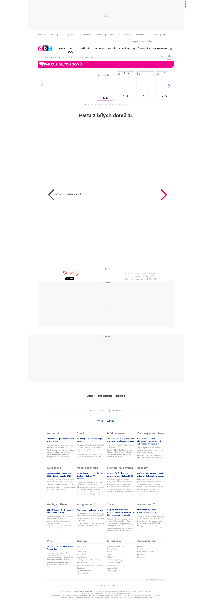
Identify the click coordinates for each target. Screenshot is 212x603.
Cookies (156, 595)
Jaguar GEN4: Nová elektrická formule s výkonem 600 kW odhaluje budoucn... (151, 517)
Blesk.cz (41, 35)
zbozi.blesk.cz (82, 557)
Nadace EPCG (127, 476)
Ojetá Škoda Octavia (84, 571)
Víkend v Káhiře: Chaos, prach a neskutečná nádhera (58, 522)
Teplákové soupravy (114, 562)
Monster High (112, 549)
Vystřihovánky (141, 48)
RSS (115, 585)
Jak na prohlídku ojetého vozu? (88, 560)
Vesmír (111, 48)
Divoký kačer (66, 510)
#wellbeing (92, 510)
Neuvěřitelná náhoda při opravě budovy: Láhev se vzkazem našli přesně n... (58, 456)
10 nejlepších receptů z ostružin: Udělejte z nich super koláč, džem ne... (150, 485)
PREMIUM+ (160, 48)
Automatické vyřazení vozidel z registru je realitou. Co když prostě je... (61, 488)
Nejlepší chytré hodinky (87, 473)
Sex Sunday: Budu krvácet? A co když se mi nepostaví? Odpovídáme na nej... (91, 515)
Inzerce (120, 395)
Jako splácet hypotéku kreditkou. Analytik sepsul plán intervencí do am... (120, 481)
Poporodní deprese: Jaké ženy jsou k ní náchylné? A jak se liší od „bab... (120, 520)
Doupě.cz (87, 35)
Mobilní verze (117, 410)
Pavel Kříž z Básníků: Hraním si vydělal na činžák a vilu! (121, 446)
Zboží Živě (81, 549)
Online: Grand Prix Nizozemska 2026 (60, 484)
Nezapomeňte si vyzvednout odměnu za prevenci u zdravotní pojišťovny (120, 529)
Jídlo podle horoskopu (155, 476)
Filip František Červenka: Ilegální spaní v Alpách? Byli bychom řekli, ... (60, 517)
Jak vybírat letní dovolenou (148, 444)
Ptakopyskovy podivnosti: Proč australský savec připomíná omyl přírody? (149, 527)
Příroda (85, 48)
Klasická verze (96, 410)
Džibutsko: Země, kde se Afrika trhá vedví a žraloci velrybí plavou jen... (59, 527)
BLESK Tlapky (53, 510)
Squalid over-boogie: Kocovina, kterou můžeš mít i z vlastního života (90, 524)
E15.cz (52, 35)
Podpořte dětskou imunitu (118, 510)
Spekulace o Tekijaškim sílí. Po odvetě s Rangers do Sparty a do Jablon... (90, 446)
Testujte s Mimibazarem (115, 546)
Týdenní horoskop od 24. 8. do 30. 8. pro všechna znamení (150, 451)
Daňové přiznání (114, 473)
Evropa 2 (140, 557)
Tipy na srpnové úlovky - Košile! (148, 448)
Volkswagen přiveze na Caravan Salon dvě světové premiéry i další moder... (60, 481)
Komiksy (124, 48)
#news (100, 510)
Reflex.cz (99, 35)
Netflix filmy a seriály (55, 513)
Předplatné (105, 395)
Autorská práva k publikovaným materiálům (68, 595)
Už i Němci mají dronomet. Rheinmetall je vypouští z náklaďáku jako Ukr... (90, 488)
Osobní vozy (81, 551)
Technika (98, 48)
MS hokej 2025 (83, 439)
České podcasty (143, 549)
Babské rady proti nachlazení (119, 513)
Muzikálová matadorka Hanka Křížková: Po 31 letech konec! (57, 563)
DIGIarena (154, 35)
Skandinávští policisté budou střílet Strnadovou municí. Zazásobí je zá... (120, 485)
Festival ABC (151, 513)
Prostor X (51, 547)
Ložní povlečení (112, 568)
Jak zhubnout (113, 439)
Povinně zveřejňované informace (140, 597)
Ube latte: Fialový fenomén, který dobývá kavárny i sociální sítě (148, 490)
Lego (109, 554)
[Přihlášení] (170, 55)
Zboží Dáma (81, 554)
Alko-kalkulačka (54, 473)
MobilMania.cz (125, 35)
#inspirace (81, 510)
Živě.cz (111, 35)
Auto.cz (63, 35)
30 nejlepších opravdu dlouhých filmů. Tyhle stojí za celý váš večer (90, 483)
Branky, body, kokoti (65, 547)
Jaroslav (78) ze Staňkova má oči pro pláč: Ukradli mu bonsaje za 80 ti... (120, 451)
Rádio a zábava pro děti (145, 551)
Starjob (139, 546)
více (165, 35)
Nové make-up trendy (125, 441)
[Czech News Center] (111, 420)
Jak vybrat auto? (83, 573)
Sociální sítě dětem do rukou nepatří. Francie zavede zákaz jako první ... (90, 493)
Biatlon (94, 439)
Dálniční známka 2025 (62, 476)
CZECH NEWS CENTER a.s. (88, 591)
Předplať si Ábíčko (139, 42)
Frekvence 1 (141, 554)
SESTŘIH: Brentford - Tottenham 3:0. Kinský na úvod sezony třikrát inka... (60, 559)
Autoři (91, 395)
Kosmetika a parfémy (114, 560)
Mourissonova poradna (147, 510)
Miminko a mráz (155, 441)
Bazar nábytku (112, 571)
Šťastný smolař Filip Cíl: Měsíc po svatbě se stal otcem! (119, 456)
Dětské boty (111, 565)
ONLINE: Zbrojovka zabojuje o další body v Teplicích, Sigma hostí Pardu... (90, 451)
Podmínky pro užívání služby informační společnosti (103, 595)
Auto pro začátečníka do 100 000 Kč (90, 565)
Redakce (107, 585)
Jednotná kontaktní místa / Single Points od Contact (109, 597)
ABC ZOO (70, 50)
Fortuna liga (52, 549)
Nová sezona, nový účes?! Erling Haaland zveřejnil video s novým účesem (58, 554)
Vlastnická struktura (83, 597)
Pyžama (110, 557)
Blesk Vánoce (53, 439)
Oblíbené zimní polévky (147, 473)
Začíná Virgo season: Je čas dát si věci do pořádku (91, 519)
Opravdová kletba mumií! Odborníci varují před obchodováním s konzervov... (59, 446)
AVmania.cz (140, 35)
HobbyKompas (82, 562)
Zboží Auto (81, 568)
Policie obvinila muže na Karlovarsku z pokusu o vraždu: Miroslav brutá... (60, 451)
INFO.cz (56, 441)
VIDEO (61, 48)
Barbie (109, 551)
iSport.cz (74, 35)
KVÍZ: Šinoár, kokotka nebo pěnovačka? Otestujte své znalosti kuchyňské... (149, 481)
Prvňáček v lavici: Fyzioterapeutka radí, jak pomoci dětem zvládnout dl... (150, 456)
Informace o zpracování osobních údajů (137, 595)
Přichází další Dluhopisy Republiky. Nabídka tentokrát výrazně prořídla (119, 490)
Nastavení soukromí (67, 597)
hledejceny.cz (82, 546)
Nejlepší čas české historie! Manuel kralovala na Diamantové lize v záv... (90, 455)
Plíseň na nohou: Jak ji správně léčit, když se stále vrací (120, 525)
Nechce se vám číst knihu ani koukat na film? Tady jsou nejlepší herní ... (150, 522)
